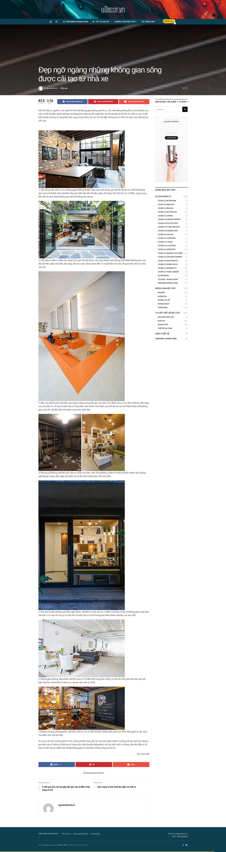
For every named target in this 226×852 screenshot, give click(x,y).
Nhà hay (64, 88)
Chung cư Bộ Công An (167, 212)
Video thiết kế (162, 333)
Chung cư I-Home (165, 242)
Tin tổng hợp (148, 22)
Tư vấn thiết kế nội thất (167, 313)
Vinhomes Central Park (168, 283)
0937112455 (62, 845)
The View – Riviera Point (168, 279)
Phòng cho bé (164, 300)
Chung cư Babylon (166, 204)
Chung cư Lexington (166, 249)
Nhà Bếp (161, 293)
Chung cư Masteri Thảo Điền (170, 253)
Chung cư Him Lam (165, 234)
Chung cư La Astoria (167, 246)
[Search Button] (185, 109)
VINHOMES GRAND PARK (77, 22)
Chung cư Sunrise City (167, 268)
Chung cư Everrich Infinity (169, 219)
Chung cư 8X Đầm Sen (167, 201)
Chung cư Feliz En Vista (168, 223)
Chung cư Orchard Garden (170, 257)
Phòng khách (164, 304)
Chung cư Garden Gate (168, 231)
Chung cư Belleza (165, 208)
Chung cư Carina (165, 216)
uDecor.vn (113, 9)
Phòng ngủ (163, 308)
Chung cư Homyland (167, 238)
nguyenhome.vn (52, 88)
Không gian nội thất (125, 22)
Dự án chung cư (163, 196)
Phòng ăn (162, 296)
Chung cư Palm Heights (168, 261)
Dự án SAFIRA (163, 276)
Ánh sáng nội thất (166, 317)
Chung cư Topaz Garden (168, 272)
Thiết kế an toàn (165, 328)
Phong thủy (163, 325)
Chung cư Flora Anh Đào (169, 227)
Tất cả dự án (102, 22)
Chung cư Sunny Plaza (167, 264)
